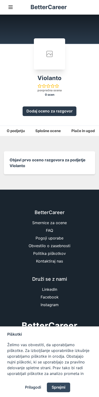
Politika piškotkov (49, 253)
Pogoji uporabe (49, 238)
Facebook (50, 297)
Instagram (50, 304)
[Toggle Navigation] (10, 7)
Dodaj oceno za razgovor (49, 111)
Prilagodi (33, 387)
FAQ (49, 230)
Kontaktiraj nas (49, 261)
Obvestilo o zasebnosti (49, 245)
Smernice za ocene (49, 222)
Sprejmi (58, 387)
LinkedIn (49, 289)
